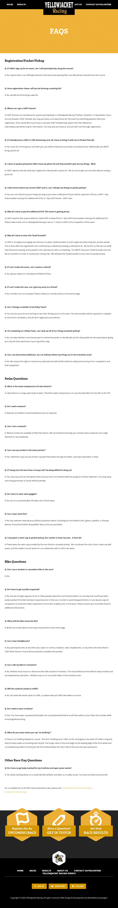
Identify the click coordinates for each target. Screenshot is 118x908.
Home (20, 870)
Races (10, 4)
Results (21, 4)
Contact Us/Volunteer (98, 4)
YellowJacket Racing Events (59, 873)
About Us (77, 4)
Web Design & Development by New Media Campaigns (84, 898)
